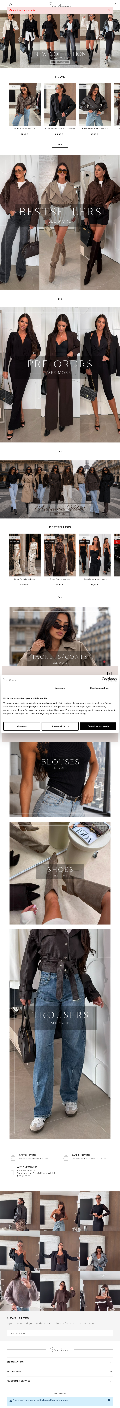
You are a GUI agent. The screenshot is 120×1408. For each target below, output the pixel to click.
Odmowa (21, 726)
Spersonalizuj (58, 726)
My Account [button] (15, 1371)
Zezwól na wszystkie (98, 726)
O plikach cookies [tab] (99, 688)
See (60, 144)
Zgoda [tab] (21, 688)
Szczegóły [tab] (60, 688)
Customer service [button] (18, 1381)
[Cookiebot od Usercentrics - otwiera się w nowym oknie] (104, 679)
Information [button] (15, 1362)
